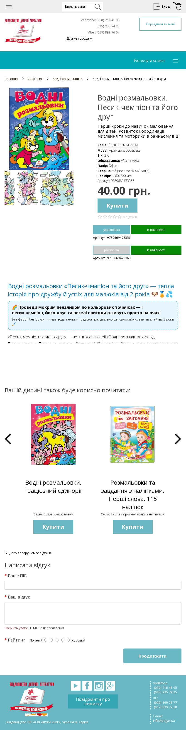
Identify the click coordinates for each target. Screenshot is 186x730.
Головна (11, 79)
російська (111, 250)
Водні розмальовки (67, 79)
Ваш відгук (19, 596)
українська (111, 229)
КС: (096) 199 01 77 (165, 700)
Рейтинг (16, 639)
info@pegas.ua (164, 720)
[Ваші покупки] (176, 6)
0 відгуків (130, 217)
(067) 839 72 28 (165, 707)
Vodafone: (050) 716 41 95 (165, 685)
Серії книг (35, 79)
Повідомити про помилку (93, 701)
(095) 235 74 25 (165, 692)
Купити (117, 205)
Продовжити (152, 656)
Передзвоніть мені (160, 24)
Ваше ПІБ (17, 575)
